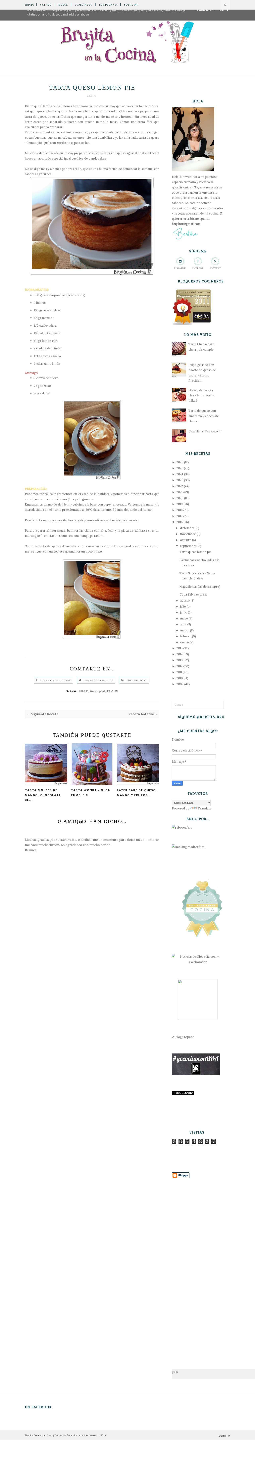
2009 (180, 684)
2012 (179, 666)
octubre (185, 540)
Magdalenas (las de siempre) (199, 586)
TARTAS (112, 691)
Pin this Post (136, 680)
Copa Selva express (193, 594)
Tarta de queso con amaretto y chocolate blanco (203, 416)
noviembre (188, 534)
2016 (180, 522)
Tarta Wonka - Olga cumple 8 (90, 792)
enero (184, 642)
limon (93, 691)
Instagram (180, 268)
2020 (180, 498)
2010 (180, 678)
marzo (184, 630)
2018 (179, 510)
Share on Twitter (98, 680)
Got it (224, 10)
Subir (223, 1435)
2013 (180, 660)
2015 (179, 648)
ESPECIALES (83, 4)
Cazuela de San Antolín (205, 431)
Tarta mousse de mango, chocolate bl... (43, 795)
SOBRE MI (131, 4)
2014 (180, 654)
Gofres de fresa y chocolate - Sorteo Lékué (201, 395)
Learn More (205, 10)
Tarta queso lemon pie (195, 552)
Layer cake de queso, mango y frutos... (137, 792)
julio (183, 606)
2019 (180, 504)
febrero (185, 636)
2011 (179, 672)
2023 (180, 480)
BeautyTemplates (56, 1435)
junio (183, 612)
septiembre (188, 546)
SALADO (46, 4)
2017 (179, 516)
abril (183, 624)
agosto (185, 600)
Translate (205, 808)
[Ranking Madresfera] (188, 847)
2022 (180, 486)
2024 (180, 474)
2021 (179, 492)
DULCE (63, 4)
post (102, 691)
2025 (180, 468)
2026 (180, 462)
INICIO (29, 4)
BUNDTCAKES (108, 4)
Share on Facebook (55, 680)
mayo (184, 618)
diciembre (187, 528)
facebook (197, 268)
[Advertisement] (198, 1267)
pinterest (215, 268)
